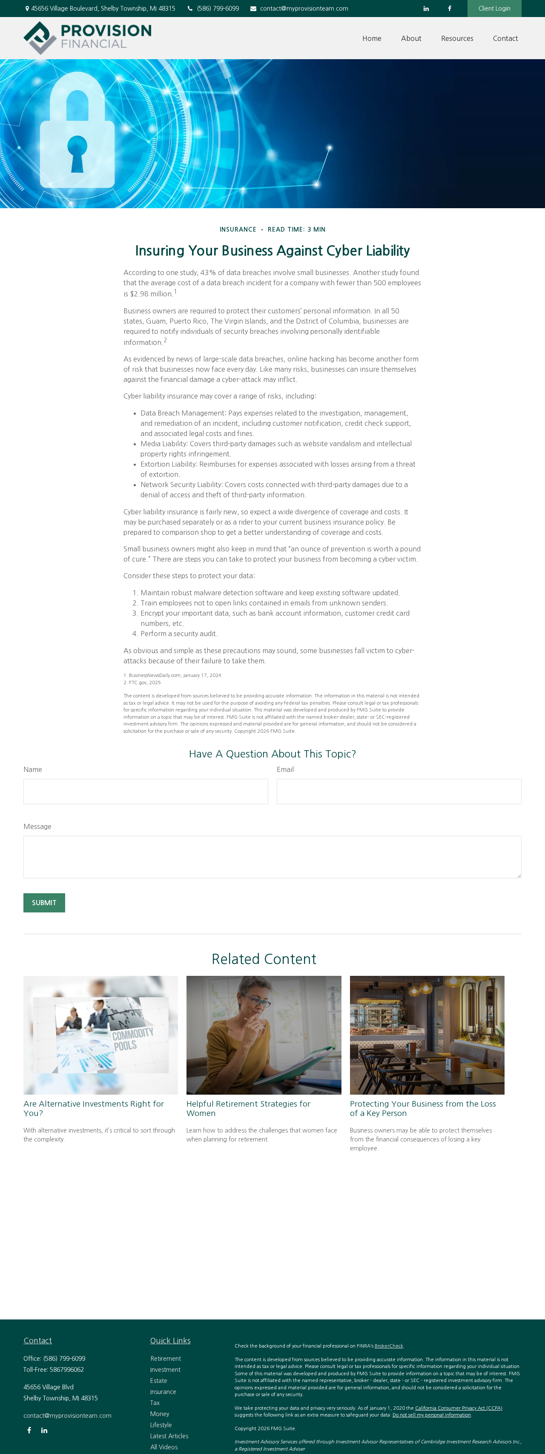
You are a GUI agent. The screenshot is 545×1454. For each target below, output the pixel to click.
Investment (165, 1370)
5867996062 (67, 1370)
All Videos (164, 1447)
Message (37, 826)
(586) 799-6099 (218, 8)
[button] (372, 38)
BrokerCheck (389, 1346)
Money (159, 1414)
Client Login (495, 8)
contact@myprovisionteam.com (304, 8)
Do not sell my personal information (432, 1415)
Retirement (165, 1359)
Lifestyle (161, 1425)
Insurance (163, 1392)
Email (285, 769)
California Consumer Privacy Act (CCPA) (458, 1408)
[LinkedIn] (426, 8)
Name (32, 769)
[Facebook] (449, 8)
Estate (158, 1381)
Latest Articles (169, 1436)
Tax (155, 1403)
